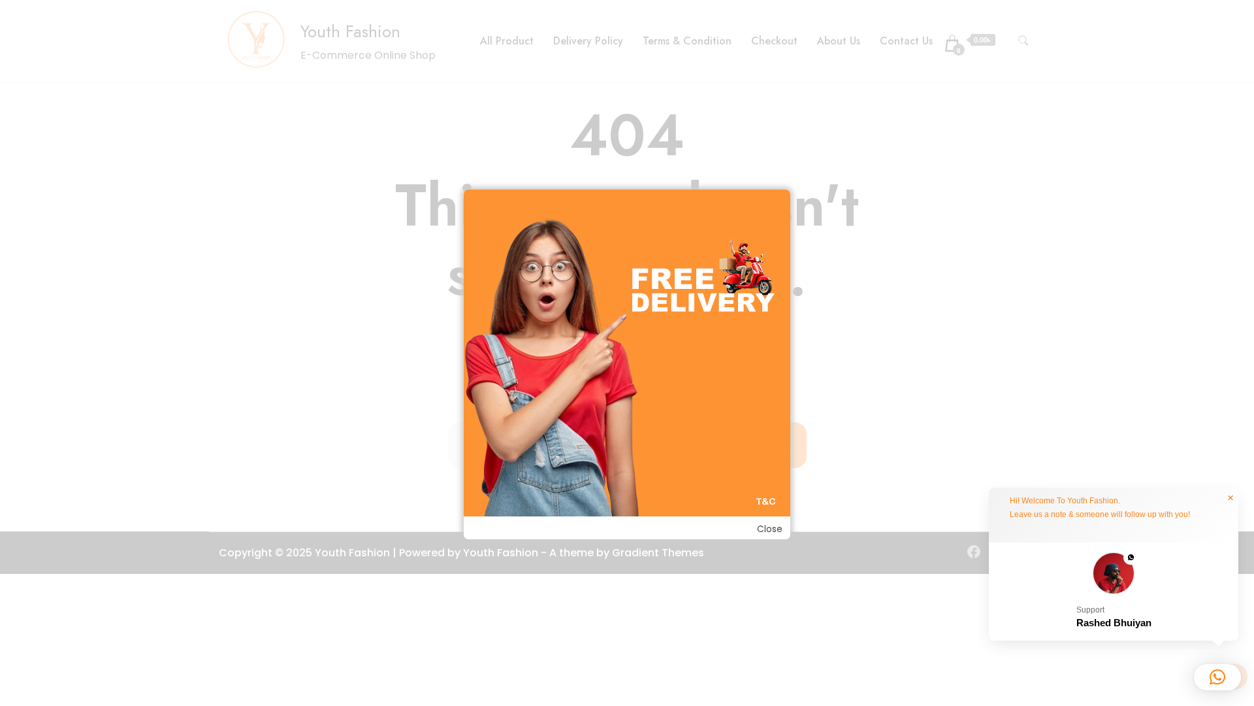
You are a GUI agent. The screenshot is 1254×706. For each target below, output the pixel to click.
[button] (1113, 592)
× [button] (1230, 498)
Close (769, 529)
